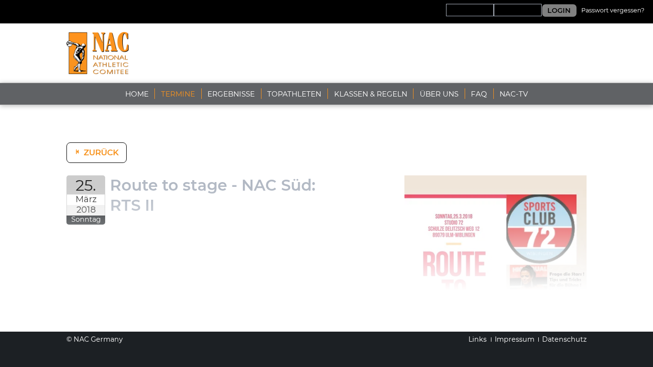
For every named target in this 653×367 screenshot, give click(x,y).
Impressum (514, 339)
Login (559, 10)
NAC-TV (514, 93)
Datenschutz (564, 339)
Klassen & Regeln (370, 93)
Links (477, 339)
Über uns (439, 93)
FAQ (479, 93)
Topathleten (294, 93)
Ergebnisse (231, 93)
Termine (178, 93)
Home (137, 93)
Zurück (101, 152)
